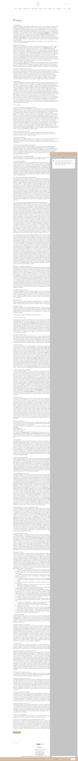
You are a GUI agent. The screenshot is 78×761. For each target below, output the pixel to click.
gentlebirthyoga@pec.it (44, 33)
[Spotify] (38, 744)
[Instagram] (36, 744)
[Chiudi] (76, 759)
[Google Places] (43, 744)
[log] (63, 455)
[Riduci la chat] (75, 154)
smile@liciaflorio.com (18, 618)
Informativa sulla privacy (49, 759)
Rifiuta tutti (67, 759)
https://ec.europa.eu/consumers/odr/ (30, 683)
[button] (20, 9)
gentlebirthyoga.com (48, 47)
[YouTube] (39, 744)
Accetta (73, 759)
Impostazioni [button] (61, 759)
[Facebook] (41, 744)
